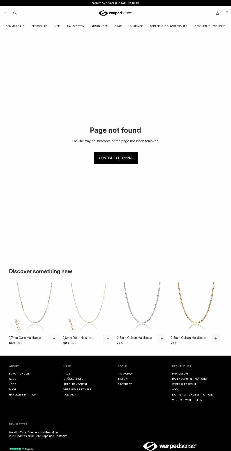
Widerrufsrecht (184, 384)
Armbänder (99, 26)
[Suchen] (15, 13)
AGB (175, 389)
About (13, 378)
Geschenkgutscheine (209, 26)
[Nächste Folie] (55, 308)
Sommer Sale (15, 26)
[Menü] (5, 13)
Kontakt (69, 394)
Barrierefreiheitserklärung (193, 394)
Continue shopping (115, 158)
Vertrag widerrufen (187, 400)
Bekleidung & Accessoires (168, 26)
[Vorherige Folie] (14, 308)
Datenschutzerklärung (189, 378)
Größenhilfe (73, 378)
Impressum (180, 373)
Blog (12, 389)
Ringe (118, 26)
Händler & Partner (22, 394)
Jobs (12, 384)
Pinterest (125, 384)
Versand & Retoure (77, 389)
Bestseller (39, 26)
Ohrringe (136, 26)
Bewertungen (19, 373)
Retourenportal (75, 384)
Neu (57, 26)
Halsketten (75, 26)
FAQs (66, 373)
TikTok (122, 378)
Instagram (125, 373)
